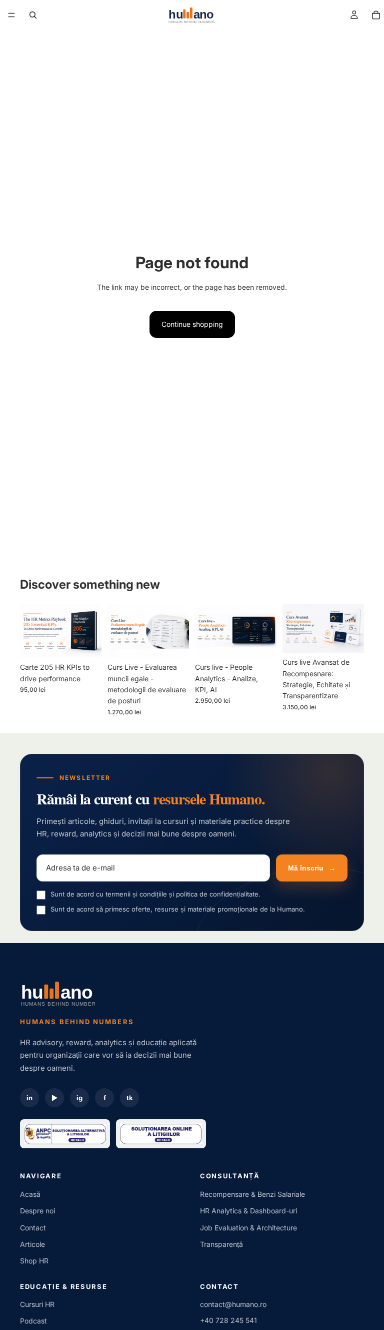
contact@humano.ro (233, 1304)
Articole (32, 1244)
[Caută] (33, 15)
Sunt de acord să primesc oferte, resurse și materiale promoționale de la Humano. (177, 909)
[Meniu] (11, 15)
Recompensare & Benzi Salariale (252, 1194)
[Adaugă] (86, 642)
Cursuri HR (37, 1304)
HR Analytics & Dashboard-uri (248, 1210)
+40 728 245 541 (228, 1320)
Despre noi (37, 1210)
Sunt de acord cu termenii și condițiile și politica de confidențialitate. (155, 894)
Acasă (30, 1194)
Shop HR (34, 1260)
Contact (33, 1227)
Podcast (33, 1320)
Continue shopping (192, 324)
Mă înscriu (312, 868)
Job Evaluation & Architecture (248, 1227)
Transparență (221, 1244)
